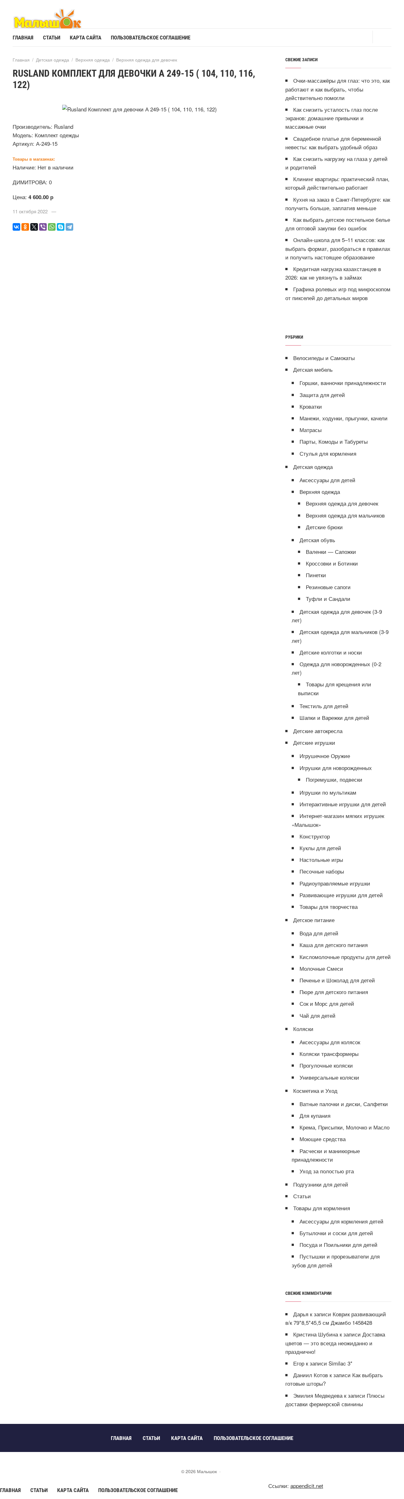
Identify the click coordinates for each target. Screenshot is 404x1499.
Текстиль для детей (324, 706)
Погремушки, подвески (334, 779)
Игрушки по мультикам (328, 792)
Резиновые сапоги (328, 587)
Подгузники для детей (320, 1184)
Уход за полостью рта (327, 1171)
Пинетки (316, 575)
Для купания (315, 1115)
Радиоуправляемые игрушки (335, 883)
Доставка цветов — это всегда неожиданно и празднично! (335, 1342)
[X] (34, 227)
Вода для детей (319, 933)
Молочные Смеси (321, 968)
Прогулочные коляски (326, 1065)
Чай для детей (318, 1015)
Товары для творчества (329, 906)
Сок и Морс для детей (327, 1003)
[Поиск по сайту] (381, 37)
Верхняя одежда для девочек (342, 503)
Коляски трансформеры (329, 1054)
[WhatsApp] (52, 227)
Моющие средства (323, 1139)
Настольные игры (321, 859)
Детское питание (314, 920)
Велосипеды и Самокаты (324, 358)
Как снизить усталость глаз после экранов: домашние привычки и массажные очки (331, 117)
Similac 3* (341, 1363)
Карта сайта (73, 1490)
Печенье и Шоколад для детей (337, 980)
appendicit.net (306, 1486)
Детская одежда (313, 467)
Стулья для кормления (328, 453)
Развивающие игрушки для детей (341, 895)
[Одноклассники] (25, 227)
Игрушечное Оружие (325, 756)
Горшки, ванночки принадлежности (343, 383)
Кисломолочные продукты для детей (345, 957)
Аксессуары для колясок (330, 1042)
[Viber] (43, 227)
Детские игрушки (314, 742)
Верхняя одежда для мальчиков (345, 515)
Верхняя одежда (320, 491)
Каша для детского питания (334, 945)
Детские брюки (324, 527)
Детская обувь (317, 540)
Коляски (303, 1029)
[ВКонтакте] (16, 227)
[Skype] (60, 227)
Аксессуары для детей (327, 480)
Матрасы (311, 430)
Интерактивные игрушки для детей (343, 804)
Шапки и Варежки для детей (334, 717)
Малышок (60, 18)
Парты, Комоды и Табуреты (334, 441)
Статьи (302, 1196)
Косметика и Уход (315, 1090)
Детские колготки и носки (331, 652)
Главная (10, 1490)
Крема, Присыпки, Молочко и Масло (344, 1127)
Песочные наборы (322, 871)
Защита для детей (322, 395)
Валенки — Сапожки (331, 551)
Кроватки (311, 406)
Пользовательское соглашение (138, 1490)
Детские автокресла (317, 731)
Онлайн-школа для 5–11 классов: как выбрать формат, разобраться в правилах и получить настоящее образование (337, 248)
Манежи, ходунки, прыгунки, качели (344, 418)
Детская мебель (313, 369)
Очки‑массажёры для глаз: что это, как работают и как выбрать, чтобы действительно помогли (337, 88)
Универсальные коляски (329, 1077)
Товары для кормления (321, 1208)
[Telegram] (69, 227)
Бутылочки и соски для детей (336, 1233)
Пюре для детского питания (334, 992)
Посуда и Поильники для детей (338, 1244)
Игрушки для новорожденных (336, 768)
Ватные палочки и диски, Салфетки (344, 1104)
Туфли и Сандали (328, 598)
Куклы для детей (320, 848)
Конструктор (315, 836)
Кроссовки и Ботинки (332, 563)
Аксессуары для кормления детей (341, 1221)
